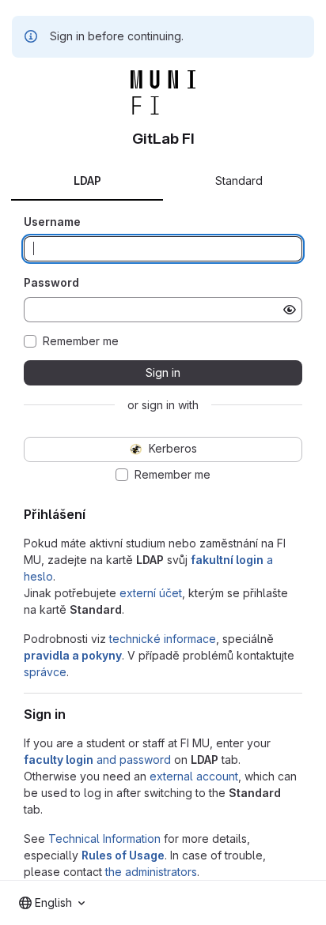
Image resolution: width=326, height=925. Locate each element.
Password (51, 282)
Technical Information (104, 838)
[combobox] (52, 902)
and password (97, 759)
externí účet (150, 593)
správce (45, 672)
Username (52, 221)
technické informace (162, 638)
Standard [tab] (239, 180)
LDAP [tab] (87, 180)
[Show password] (289, 309)
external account (194, 776)
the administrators (151, 871)
